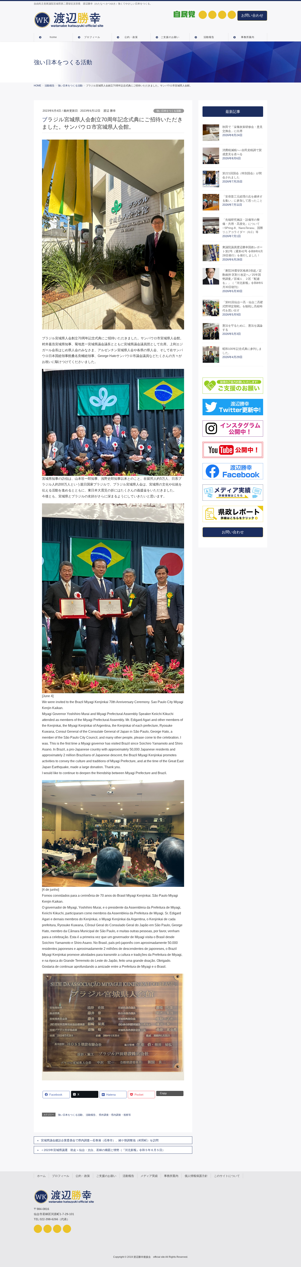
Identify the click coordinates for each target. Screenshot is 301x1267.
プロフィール (60, 1175)
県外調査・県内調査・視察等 (115, 1114)
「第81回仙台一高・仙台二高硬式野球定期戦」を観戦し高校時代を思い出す (242, 306)
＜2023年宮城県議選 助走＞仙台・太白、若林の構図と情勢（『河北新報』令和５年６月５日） (103, 1150)
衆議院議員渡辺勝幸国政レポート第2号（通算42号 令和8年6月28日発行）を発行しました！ (242, 251)
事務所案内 (171, 1175)
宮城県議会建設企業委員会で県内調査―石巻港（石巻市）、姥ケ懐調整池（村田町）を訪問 (99, 1140)
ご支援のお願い (106, 1175)
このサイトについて (227, 1175)
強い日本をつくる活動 (168, 110)
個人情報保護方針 (196, 1175)
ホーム (41, 1175)
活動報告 (91, 1114)
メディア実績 (149, 1175)
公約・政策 (83, 1175)
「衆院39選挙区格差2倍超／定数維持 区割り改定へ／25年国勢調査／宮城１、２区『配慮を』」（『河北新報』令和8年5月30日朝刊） (242, 279)
